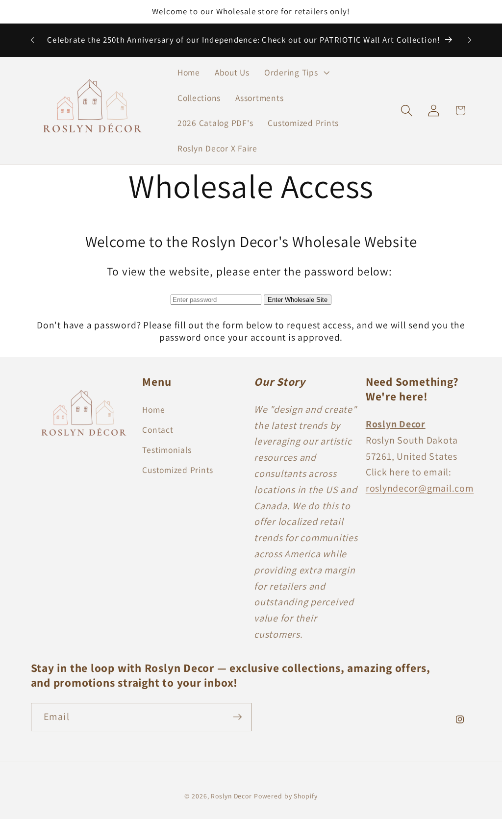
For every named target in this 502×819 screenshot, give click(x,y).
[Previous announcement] (32, 40)
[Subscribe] (237, 717)
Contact (157, 429)
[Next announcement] (469, 40)
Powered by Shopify (286, 796)
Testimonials (166, 449)
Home (153, 409)
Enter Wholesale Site (297, 299)
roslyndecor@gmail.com (420, 488)
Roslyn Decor (231, 796)
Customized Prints (177, 469)
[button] (296, 72)
